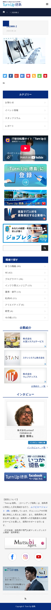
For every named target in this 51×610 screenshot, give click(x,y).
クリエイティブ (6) (14, 304)
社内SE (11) (11, 298)
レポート (9, 126)
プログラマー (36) (14, 279)
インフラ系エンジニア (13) (18, 285)
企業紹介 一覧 (38, 386)
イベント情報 (11, 110)
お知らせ (9, 102)
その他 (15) (10, 317)
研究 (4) (9, 311)
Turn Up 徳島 (30, 606)
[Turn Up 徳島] (12, 4)
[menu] (47, 4)
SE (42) (8, 272)
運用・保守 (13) (13, 292)
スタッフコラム (13, 118)
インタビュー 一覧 (36, 448)
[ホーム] (4, 12)
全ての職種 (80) (13, 266)
